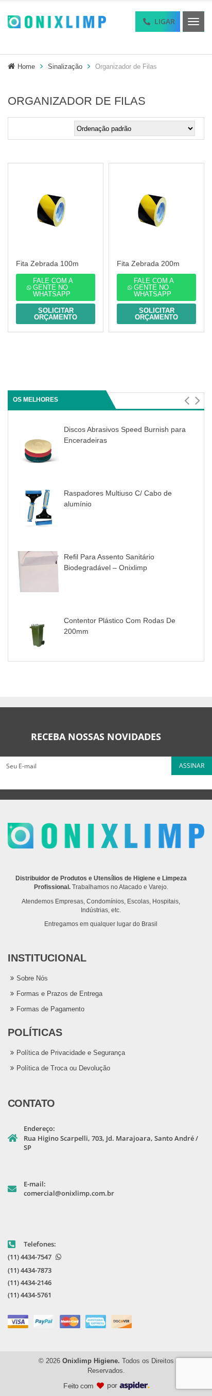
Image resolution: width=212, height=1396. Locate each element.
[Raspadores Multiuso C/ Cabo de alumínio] (38, 508)
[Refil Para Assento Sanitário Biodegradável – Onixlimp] (38, 571)
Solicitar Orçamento (55, 314)
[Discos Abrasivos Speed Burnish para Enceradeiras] (38, 444)
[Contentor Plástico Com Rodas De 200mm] (38, 635)
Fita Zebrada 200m (148, 263)
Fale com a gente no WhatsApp (53, 287)
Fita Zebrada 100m (47, 263)
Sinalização (65, 66)
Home (26, 66)
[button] (186, 400)
